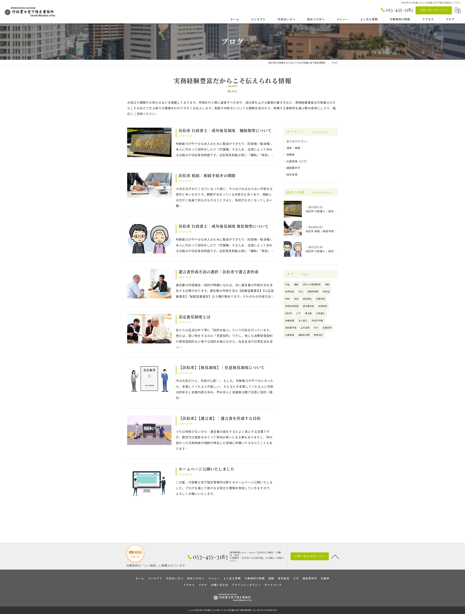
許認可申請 (317, 320)
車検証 (326, 291)
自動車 (290, 154)
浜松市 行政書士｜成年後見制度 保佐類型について (224, 226)
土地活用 (305, 327)
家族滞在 (307, 298)
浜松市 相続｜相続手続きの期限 (207, 175)
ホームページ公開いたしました (206, 468)
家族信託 (318, 334)
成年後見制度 (291, 305)
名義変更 (327, 327)
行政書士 (320, 313)
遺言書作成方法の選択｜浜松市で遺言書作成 (218, 271)
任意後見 (320, 298)
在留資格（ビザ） (297, 161)
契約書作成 (290, 327)
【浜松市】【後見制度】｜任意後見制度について (222, 367)
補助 (296, 284)
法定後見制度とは (195, 316)
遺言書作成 (308, 305)
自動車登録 (312, 291)
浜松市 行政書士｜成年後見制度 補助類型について (225, 130)
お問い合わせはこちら (433, 10)
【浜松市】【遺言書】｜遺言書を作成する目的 (220, 418)
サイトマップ (273, 584)
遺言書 (308, 313)
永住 (287, 284)
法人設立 (302, 320)
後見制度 (289, 291)
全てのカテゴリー (297, 141)
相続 (327, 284)
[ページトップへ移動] (335, 556)
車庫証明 (289, 320)
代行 (316, 327)
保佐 (296, 298)
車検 (287, 298)
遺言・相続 (293, 148)
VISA (300, 291)
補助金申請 (304, 334)
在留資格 (289, 334)
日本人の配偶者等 (312, 284)
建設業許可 (293, 168)
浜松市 (288, 313)
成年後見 (292, 174)
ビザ (298, 313)
